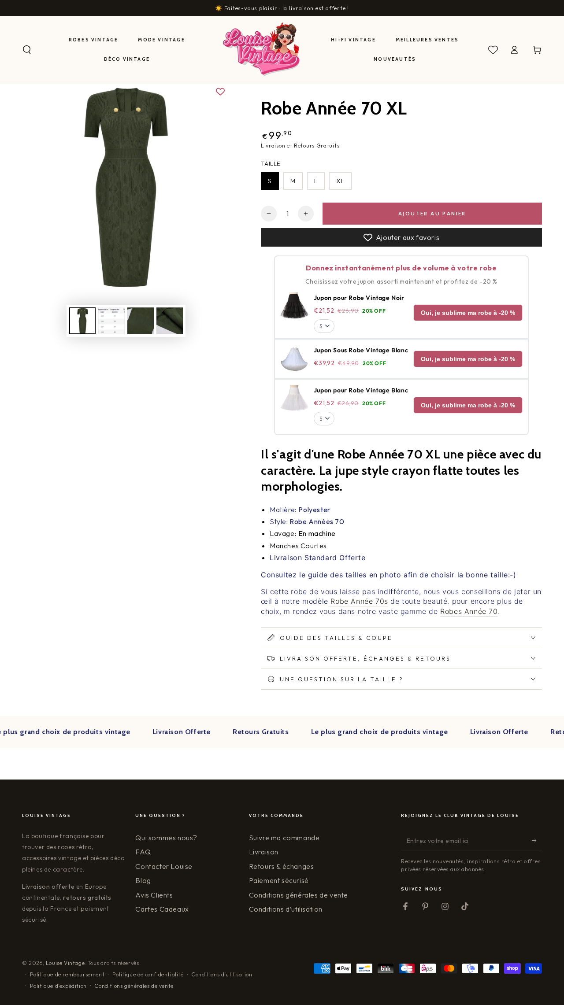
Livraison (263, 851)
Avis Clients (154, 894)
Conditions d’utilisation (286, 909)
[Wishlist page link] (493, 50)
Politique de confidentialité (148, 974)
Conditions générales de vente (298, 894)
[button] (26, 49)
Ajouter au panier (432, 213)
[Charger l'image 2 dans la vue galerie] (111, 320)
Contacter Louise (164, 866)
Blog (143, 880)
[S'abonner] (537, 840)
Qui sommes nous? (166, 837)
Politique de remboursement (67, 974)
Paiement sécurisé (279, 880)
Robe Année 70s (358, 601)
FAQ (143, 851)
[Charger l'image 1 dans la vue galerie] (82, 320)
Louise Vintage (65, 963)
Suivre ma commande (284, 837)
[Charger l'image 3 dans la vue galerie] (140, 320)
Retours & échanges (281, 866)
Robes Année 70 (468, 611)
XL (340, 181)
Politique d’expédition (58, 986)
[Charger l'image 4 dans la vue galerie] (169, 320)
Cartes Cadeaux (162, 909)
